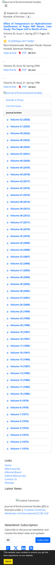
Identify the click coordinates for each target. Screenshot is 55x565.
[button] (34, 555)
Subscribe (42, 540)
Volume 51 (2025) (20, 126)
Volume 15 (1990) (20, 359)
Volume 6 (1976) (19, 421)
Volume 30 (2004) (20, 277)
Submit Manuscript (15, 475)
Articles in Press (15, 100)
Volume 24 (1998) (20, 318)
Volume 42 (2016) (20, 188)
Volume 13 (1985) (20, 373)
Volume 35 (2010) (20, 236)
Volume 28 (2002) (20, 291)
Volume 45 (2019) (20, 167)
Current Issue (13, 106)
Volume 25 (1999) (20, 311)
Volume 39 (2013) (20, 208)
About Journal (12, 468)
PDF (28, 52)
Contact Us (11, 479)
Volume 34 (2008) (20, 249)
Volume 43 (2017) (20, 181)
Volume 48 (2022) (20, 147)
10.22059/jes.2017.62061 (21, 41)
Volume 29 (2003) (20, 284)
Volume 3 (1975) (19, 435)
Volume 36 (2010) (20, 229)
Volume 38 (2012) (20, 215)
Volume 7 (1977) (19, 414)
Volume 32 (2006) (20, 263)
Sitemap (9, 482)
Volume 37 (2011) (20, 222)
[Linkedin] (23, 549)
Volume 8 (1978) (19, 407)
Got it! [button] (8, 561)
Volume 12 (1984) (20, 380)
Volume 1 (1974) (19, 448)
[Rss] (31, 549)
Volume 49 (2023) (20, 140)
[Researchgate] (8, 549)
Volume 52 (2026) (20, 119)
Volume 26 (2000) (20, 304)
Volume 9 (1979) (19, 400)
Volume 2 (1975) (19, 441)
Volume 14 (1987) (20, 366)
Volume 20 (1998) (20, 325)
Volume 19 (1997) (20, 332)
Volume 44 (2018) (20, 174)
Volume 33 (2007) (20, 256)
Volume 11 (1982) (20, 387)
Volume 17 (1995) (20, 345)
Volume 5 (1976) (19, 428)
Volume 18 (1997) (20, 339)
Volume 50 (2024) (20, 133)
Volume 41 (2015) (20, 195)
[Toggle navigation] (26, 6)
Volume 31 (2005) (20, 270)
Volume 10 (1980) (20, 393)
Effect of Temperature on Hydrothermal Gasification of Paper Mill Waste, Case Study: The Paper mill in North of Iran (27, 26)
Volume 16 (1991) (20, 352)
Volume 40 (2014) (20, 201)
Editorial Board (13, 472)
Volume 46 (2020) (20, 160)
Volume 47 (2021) (20, 153)
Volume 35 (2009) (20, 243)
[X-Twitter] (15, 549)
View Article (10, 53)
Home (8, 465)
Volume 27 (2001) (20, 297)
